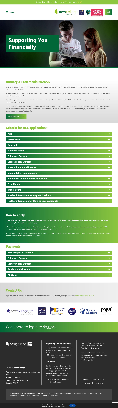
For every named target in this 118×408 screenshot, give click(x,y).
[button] (59, 134)
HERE (79, 2)
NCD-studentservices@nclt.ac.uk (58, 355)
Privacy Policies (99, 383)
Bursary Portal (13, 116)
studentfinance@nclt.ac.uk (84, 296)
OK (72, 405)
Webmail (101, 379)
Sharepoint (86, 379)
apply (109, 12)
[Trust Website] (20, 311)
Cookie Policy (87, 383)
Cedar (94, 379)
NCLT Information (87, 360)
